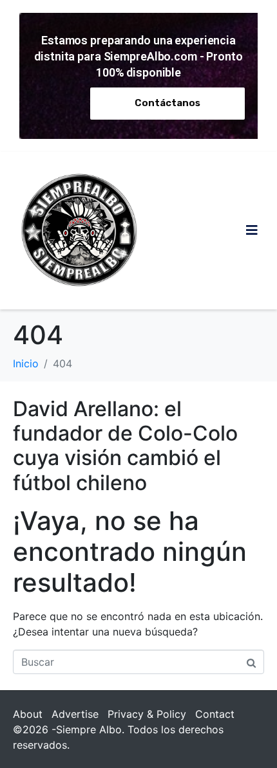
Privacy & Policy (147, 714)
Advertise (75, 714)
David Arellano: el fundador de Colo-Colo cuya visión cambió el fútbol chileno (125, 445)
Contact (214, 714)
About (28, 714)
